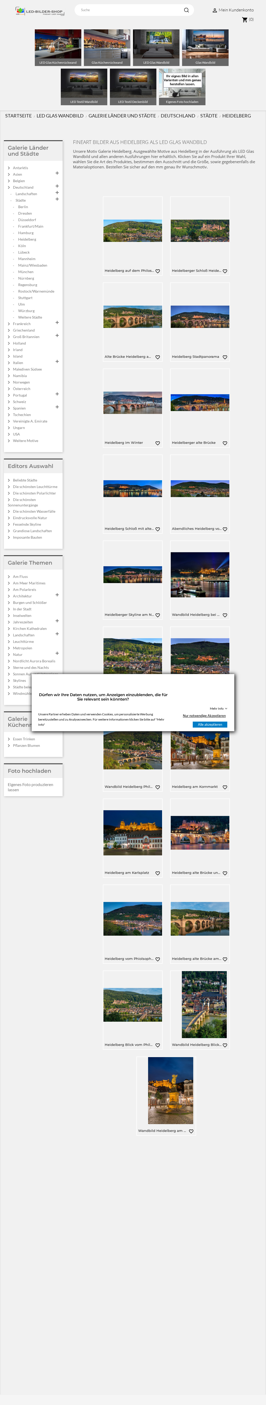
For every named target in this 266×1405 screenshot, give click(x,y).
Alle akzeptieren (210, 724)
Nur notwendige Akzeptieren (204, 716)
